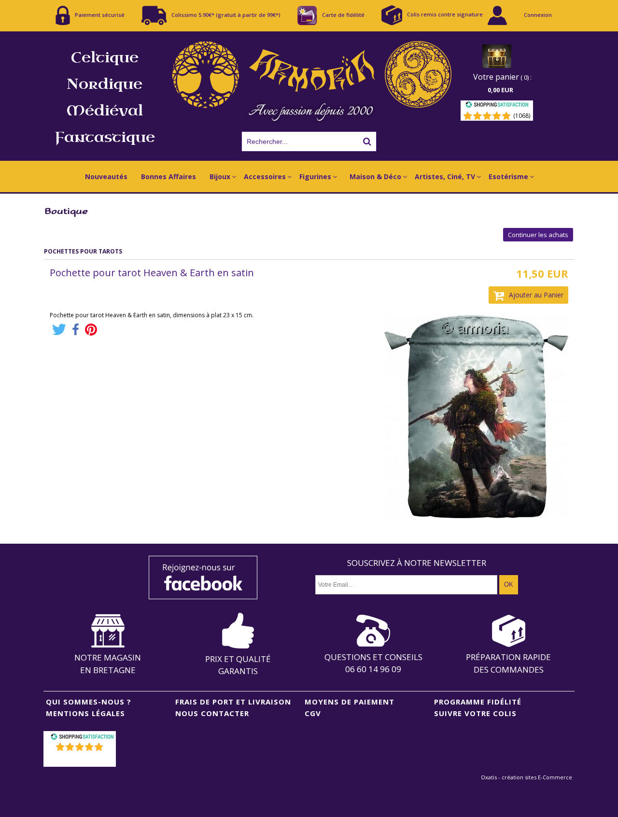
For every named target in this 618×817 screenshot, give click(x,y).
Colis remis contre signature (445, 14)
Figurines (315, 176)
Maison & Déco (375, 176)
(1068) (521, 116)
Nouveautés (106, 176)
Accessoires (265, 176)
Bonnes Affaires (168, 176)
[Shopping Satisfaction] (496, 106)
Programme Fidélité (477, 701)
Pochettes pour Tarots (83, 251)
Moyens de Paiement (349, 701)
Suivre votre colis (475, 713)
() (81, 759)
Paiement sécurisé (100, 14)
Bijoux (220, 176)
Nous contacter (212, 713)
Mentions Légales (85, 713)
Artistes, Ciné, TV (445, 176)
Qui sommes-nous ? (88, 701)
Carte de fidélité (343, 14)
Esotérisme (508, 176)
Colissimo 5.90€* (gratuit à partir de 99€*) (226, 14)
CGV (313, 713)
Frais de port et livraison (233, 701)
